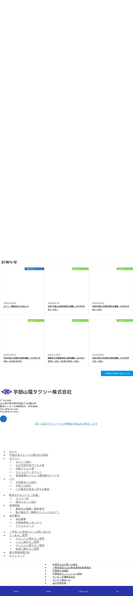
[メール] (3, 418)
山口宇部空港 (59, 583)
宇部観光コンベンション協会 (67, 573)
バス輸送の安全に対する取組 (32, 489)
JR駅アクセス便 (25, 468)
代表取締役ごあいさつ (29, 522)
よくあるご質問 (18, 535)
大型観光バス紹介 (26, 482)
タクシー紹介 (23, 461)
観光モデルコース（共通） (24, 495)
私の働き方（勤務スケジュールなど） (38, 512)
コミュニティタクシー (29, 472)
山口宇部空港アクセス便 (30, 465)
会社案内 (14, 515)
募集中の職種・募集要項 (30, 508)
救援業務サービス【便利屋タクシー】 (38, 475)
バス (11, 479)
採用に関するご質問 (27, 549)
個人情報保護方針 (19, 552)
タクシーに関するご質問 (30, 538)
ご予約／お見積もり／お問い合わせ (30, 532)
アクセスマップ (25, 525)
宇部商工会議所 (60, 570)
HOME (48, 591)
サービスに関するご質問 (30, 545)
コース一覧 (22, 498)
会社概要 (21, 519)
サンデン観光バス (62, 580)
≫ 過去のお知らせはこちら (117, 373)
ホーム (13, 451)
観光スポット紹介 (26, 502)
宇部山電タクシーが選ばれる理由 (28, 455)
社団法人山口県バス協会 (65, 564)
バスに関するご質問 (27, 542)
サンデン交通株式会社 (64, 577)
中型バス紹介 (23, 485)
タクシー (14, 458)
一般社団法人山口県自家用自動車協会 (72, 567)
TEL (117, 591)
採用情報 (14, 505)
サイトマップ (17, 555)
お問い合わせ (84, 591)
